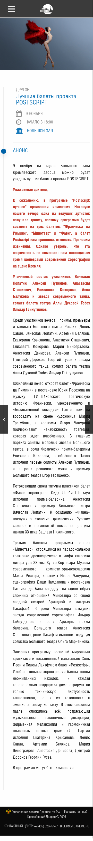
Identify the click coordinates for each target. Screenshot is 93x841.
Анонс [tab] (20, 150)
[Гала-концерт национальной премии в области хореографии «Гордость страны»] (4, 419)
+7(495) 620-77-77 (46, 826)
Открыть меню (11, 8)
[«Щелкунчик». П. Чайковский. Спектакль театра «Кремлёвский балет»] (89, 419)
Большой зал (40, 130)
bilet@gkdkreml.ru (74, 826)
